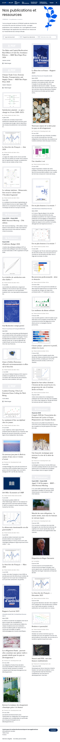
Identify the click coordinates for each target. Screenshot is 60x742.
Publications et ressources (43, 3)
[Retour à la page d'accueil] (7, 2)
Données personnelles (19, 739)
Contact (53, 730)
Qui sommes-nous (17, 2)
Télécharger (7, 63)
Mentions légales (7, 739)
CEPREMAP (5, 19)
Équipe (52, 2)
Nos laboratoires (25, 3)
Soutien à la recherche (34, 3)
